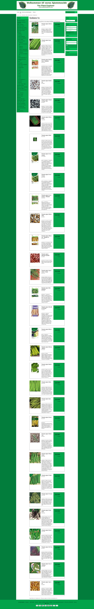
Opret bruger (68, 32)
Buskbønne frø (21, 42)
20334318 (43, 602)
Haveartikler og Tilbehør (20, 85)
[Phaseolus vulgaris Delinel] (35, 139)
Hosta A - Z (18, 91)
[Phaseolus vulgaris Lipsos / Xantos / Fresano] (35, 274)
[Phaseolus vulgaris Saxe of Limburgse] (35, 567)
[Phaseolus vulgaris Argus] (35, 44)
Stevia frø (19, 76)
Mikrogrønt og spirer (21, 67)
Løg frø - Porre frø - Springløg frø (22, 64)
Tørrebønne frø (21, 52)
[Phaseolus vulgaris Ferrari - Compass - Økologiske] (35, 199)
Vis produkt (58, 26)
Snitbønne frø (21, 47)
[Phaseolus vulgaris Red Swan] (35, 551)
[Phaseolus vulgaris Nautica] (35, 368)
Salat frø (19, 73)
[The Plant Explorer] (47, 5)
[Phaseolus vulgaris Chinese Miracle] (35, 121)
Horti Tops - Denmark (20, 94)
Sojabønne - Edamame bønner (23, 49)
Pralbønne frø (21, 46)
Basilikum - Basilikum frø (21, 36)
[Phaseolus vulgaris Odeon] (35, 386)
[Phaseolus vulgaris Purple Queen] (35, 514)
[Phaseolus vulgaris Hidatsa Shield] (35, 218)
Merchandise (19, 97)
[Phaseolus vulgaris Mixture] (35, 333)
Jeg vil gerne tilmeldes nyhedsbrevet (72, 45)
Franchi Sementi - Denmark (21, 30)
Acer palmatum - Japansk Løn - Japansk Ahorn (21, 22)
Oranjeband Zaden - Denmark (21, 100)
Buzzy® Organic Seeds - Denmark (21, 27)
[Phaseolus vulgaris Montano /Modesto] (35, 350)
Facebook (47, 603)
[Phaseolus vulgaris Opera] (35, 402)
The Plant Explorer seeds (20, 106)
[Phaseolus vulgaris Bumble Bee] (35, 84)
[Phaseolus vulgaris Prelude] (35, 479)
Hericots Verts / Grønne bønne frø (23, 44)
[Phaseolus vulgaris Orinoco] (35, 421)
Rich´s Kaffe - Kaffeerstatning (21, 103)
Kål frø (19, 61)
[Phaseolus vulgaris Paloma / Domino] (35, 457)
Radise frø (19, 70)
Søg (75, 20)
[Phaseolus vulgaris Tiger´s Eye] (35, 586)
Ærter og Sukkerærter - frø (21, 79)
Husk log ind (69, 30)
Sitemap (75, 602)
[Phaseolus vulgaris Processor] (35, 497)
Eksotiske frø (20, 82)
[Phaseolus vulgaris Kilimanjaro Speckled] (35, 258)
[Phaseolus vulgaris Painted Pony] (35, 437)
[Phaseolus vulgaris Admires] (35, 27)
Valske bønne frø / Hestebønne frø (23, 54)
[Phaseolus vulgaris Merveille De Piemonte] (35, 311)
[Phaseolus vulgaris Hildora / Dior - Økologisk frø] (35, 239)
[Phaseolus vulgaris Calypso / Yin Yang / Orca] (35, 103)
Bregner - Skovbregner (20, 24)
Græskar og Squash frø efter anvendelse (22, 59)
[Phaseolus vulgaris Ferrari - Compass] (35, 157)
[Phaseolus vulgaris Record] (35, 534)
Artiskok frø (19, 33)
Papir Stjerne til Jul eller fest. (21, 20)
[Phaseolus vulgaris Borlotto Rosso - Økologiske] (35, 63)
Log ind (67, 35)
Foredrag (18, 109)
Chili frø (19, 56)
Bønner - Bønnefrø (20, 39)
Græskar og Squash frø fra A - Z (22, 57)
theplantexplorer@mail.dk (60, 602)
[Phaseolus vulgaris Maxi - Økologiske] (35, 291)
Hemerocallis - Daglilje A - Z (21, 88)
